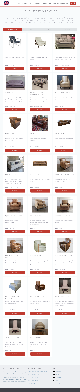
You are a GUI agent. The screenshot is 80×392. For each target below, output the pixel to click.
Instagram (58, 377)
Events (54, 3)
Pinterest (58, 383)
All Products (24, 3)
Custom (45, 3)
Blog (57, 380)
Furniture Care (31, 383)
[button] (30, 3)
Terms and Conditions (33, 380)
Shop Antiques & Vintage (62, 3)
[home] (6, 3)
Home (18, 3)
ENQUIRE (15, 69)
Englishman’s (59, 371)
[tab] (12, 29)
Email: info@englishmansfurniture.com (37, 371)
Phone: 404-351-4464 (33, 374)
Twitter (57, 374)
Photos (49, 3)
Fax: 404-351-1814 (33, 377)
